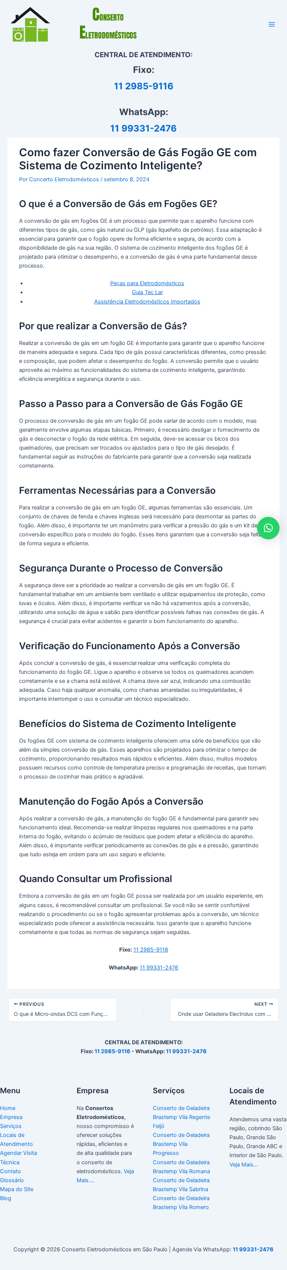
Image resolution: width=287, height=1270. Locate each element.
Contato (10, 1171)
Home (7, 1108)
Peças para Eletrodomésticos (147, 283)
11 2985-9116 (143, 86)
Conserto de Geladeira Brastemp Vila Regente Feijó (181, 1117)
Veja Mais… (243, 1164)
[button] (268, 528)
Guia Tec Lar (147, 292)
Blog (5, 1198)
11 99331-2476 (143, 128)
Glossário (12, 1180)
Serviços (11, 1126)
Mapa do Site (16, 1189)
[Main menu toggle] (272, 24)
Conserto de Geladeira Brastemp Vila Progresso (181, 1144)
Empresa (11, 1117)
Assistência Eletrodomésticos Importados (147, 301)
